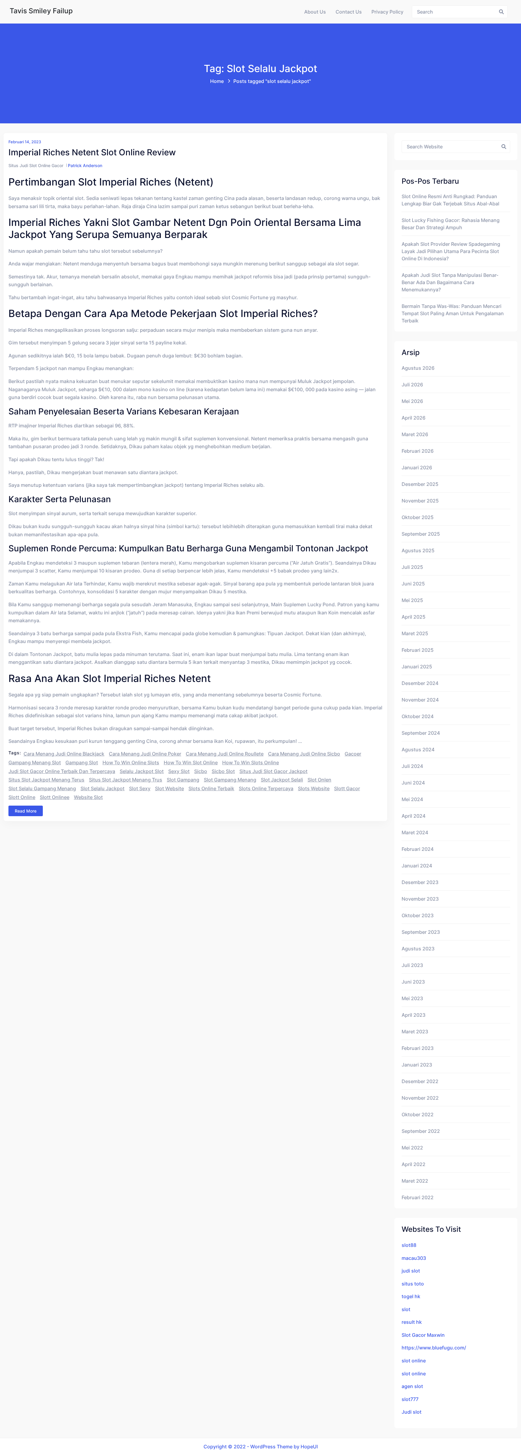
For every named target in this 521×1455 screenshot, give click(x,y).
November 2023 (420, 899)
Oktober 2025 (418, 517)
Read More (25, 810)
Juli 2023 (412, 965)
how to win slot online (191, 762)
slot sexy (139, 788)
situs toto (413, 1284)
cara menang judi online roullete (225, 754)
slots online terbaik (211, 788)
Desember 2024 (420, 683)
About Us (315, 12)
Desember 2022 (420, 1081)
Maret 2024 (415, 832)
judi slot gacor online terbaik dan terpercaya (61, 771)
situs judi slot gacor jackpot (273, 771)
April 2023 (413, 1015)
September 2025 (421, 534)
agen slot (412, 1386)
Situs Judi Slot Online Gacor (35, 165)
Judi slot (412, 1412)
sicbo (200, 771)
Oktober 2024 (418, 716)
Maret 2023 (415, 1032)
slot (406, 1309)
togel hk (411, 1296)
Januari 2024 (417, 866)
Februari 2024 (418, 849)
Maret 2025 (415, 633)
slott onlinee (54, 797)
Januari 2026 (417, 467)
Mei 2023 (412, 998)
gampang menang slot (34, 762)
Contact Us (349, 12)
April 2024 (413, 816)
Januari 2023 (417, 1065)
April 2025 (413, 617)
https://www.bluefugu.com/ (434, 1348)
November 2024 (420, 700)
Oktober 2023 (418, 915)
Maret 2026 (415, 434)
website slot (88, 797)
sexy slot (179, 771)
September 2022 (421, 1131)
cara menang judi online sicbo (304, 754)
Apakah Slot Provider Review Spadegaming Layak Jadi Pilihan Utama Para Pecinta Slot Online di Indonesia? (451, 251)
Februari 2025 (418, 650)
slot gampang (183, 780)
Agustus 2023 (418, 949)
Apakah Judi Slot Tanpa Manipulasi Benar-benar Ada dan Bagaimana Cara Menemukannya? (450, 282)
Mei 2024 (412, 799)
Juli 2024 (412, 766)
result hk (412, 1322)
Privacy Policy (387, 12)
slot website (169, 788)
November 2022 (420, 1098)
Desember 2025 (420, 484)
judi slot (411, 1271)
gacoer (353, 754)
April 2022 (413, 1164)
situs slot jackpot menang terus (46, 780)
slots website (314, 788)
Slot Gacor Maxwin (423, 1335)
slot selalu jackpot (103, 788)
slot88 (409, 1245)
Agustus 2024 (418, 750)
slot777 (410, 1399)
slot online (414, 1361)
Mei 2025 (412, 600)
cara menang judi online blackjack (64, 754)
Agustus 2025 (418, 550)
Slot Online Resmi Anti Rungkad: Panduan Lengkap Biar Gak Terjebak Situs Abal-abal (450, 200)
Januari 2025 (417, 667)
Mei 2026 (412, 401)
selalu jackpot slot (142, 771)
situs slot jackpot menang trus (125, 780)
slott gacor (347, 788)
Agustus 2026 (418, 368)
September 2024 (421, 733)
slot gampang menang (230, 780)
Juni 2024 (413, 783)
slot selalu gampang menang (42, 788)
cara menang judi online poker (145, 754)
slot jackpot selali (282, 780)
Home (217, 81)
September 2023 (421, 932)
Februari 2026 (418, 451)
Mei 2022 (412, 1148)
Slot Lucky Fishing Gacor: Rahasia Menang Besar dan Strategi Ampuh (451, 223)
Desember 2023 (420, 882)
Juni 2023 (413, 982)
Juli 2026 (412, 385)
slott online (21, 797)
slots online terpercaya (266, 788)
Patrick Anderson (85, 165)
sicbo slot (223, 771)
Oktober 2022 (418, 1114)
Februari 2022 (418, 1197)
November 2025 (420, 501)
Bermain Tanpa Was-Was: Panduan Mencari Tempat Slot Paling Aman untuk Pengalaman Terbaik (453, 313)
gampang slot (81, 762)
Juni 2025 (413, 584)
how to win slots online (250, 762)
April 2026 (413, 418)
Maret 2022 (415, 1181)
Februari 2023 (418, 1048)
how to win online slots (131, 762)
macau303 (414, 1258)
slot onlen (319, 780)
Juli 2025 (412, 567)
